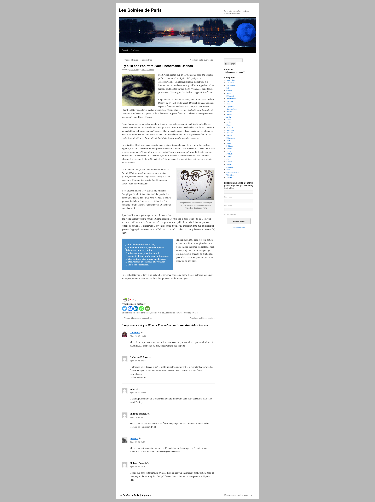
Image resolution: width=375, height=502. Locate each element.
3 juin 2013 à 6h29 (137, 442)
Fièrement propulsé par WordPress (239, 495)
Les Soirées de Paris (140, 10)
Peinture (229, 135)
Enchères (229, 101)
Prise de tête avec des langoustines (137, 60)
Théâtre (229, 177)
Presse (228, 151)
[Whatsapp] (141, 308)
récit (227, 159)
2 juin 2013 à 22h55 (138, 392)
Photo (228, 140)
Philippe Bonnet (148, 69)
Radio (228, 156)
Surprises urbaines (232, 172)
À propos (135, 49)
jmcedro (134, 438)
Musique (229, 127)
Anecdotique (230, 80)
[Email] (147, 308)
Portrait (229, 148)
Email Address (229, 188)
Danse (228, 93)
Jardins (228, 117)
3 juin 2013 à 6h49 (137, 466)
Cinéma (229, 90)
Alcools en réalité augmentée (202, 60)
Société (228, 164)
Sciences (229, 161)
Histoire (229, 111)
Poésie (154, 312)
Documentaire (231, 98)
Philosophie (230, 138)
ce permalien (193, 312)
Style (228, 169)
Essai (228, 104)
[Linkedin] (135, 308)
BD (227, 88)
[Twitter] (124, 308)
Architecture (230, 85)
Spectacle (229, 167)
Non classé (230, 130)
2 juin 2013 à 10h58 (138, 336)
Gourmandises (231, 109)
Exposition (230, 106)
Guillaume (135, 332)
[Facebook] (130, 308)
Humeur (229, 114)
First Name (228, 197)
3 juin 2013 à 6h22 (137, 417)
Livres (147, 312)
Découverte (230, 96)
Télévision (229, 175)
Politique (229, 146)
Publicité (229, 154)
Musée (228, 125)
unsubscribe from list (239, 227)
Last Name (228, 205)
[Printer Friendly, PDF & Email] (130, 299)
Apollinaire (230, 82)
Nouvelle (229, 132)
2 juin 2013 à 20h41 (138, 360)
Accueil (125, 49)
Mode (228, 122)
